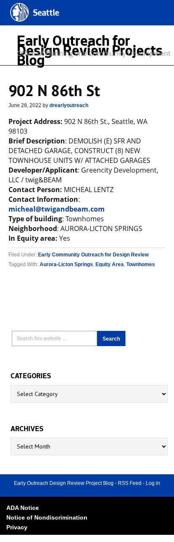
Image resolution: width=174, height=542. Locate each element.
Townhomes (140, 264)
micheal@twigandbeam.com (56, 209)
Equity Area (109, 264)
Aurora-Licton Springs (66, 264)
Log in (153, 483)
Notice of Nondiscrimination (46, 517)
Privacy (16, 527)
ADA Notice (22, 507)
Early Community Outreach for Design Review (93, 255)
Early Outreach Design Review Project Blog (64, 483)
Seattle (46, 13)
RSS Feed (129, 483)
